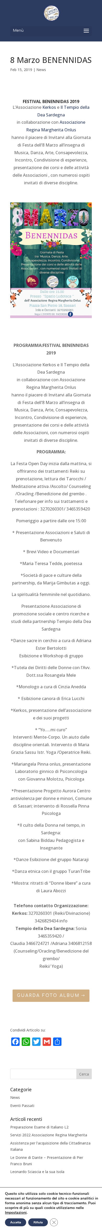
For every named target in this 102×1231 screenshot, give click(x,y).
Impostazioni (16, 1212)
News (41, 69)
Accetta (15, 1222)
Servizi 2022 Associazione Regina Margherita (48, 1134)
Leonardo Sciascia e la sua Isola (37, 1171)
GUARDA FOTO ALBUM (48, 995)
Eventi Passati (22, 1105)
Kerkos (49, 107)
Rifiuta (38, 1222)
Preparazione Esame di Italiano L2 (39, 1127)
